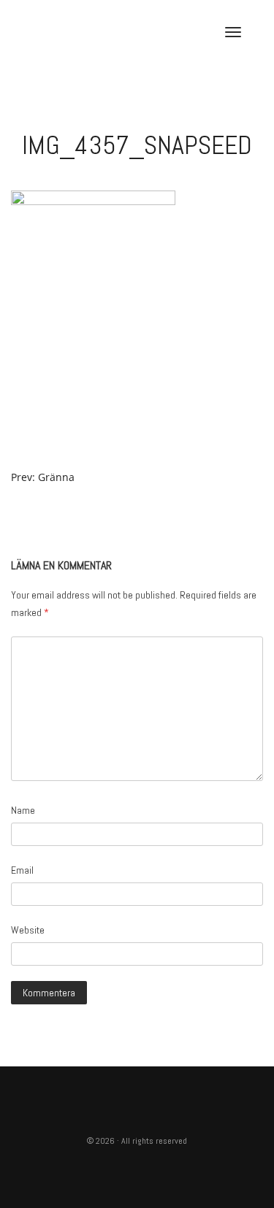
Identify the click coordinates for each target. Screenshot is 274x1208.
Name (23, 810)
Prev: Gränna (43, 477)
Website (28, 929)
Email (22, 870)
